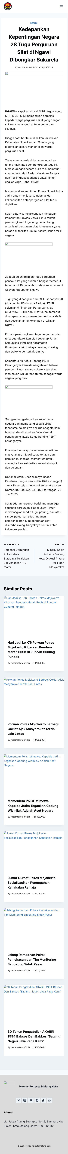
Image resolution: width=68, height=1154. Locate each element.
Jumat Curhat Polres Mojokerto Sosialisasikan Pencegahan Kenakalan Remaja (32, 882)
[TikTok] (43, 1100)
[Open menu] (61, 6)
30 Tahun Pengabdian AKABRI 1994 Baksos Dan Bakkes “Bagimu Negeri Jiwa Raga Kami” (34, 1036)
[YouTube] (31, 1100)
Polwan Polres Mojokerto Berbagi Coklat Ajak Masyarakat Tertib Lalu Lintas (33, 729)
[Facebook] (37, 1100)
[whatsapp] (49, 1100)
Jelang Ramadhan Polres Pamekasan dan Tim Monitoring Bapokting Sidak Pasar (32, 959)
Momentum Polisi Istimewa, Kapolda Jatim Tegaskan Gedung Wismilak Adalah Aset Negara (33, 805)
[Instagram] (24, 1100)
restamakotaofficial (28, 67)
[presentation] (34, 616)
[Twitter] (18, 1100)
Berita (34, 23)
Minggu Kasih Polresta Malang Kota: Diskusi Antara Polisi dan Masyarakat (51, 556)
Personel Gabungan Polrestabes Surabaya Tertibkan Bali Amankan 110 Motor (16, 556)
